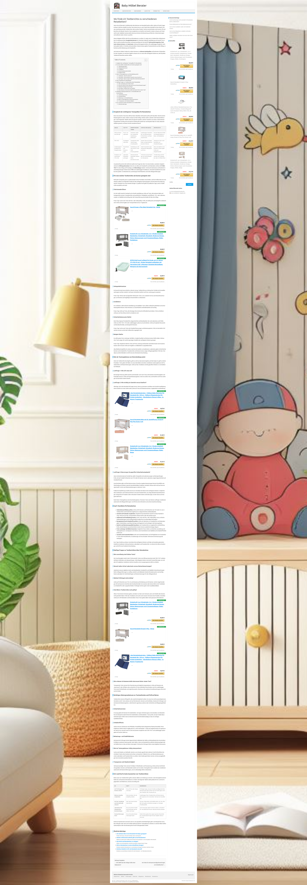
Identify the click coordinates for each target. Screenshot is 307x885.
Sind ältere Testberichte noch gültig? (127, 88)
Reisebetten (156, 11)
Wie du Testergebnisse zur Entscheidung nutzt (127, 74)
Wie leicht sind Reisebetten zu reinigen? (127, 841)
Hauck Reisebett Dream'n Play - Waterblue (179, 83)
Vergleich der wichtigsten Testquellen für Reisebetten (129, 63)
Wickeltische (166, 11)
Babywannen (137, 11)
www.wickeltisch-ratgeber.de (178, 193)
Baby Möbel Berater (134, 5)
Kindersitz (135, 876)
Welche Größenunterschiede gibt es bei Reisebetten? (131, 837)
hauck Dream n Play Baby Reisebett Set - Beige (145, 207)
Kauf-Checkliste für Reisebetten (123, 80)
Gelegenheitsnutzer (123, 67)
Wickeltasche (148, 876)
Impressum (190, 874)
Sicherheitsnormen (123, 94)
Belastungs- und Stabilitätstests (126, 97)
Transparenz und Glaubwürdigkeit (126, 100)
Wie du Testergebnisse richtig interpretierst (128, 99)
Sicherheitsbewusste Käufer (125, 71)
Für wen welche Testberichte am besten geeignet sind (129, 64)
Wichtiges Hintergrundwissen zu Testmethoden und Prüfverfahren (128, 92)
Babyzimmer (117, 876)
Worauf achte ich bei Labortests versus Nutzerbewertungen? (132, 85)
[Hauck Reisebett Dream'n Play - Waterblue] (181, 76)
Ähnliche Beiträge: (123, 104)
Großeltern (121, 69)
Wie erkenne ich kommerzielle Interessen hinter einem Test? (132, 89)
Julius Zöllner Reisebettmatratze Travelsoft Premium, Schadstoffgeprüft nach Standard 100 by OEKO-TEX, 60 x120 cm (181, 109)
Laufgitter (147, 11)
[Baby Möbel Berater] (116, 8)
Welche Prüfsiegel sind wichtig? (125, 86)
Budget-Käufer (122, 72)
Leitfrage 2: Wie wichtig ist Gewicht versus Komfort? (130, 77)
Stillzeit (122, 876)
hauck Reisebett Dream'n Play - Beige (142, 628)
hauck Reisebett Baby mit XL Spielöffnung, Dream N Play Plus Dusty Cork (181, 136)
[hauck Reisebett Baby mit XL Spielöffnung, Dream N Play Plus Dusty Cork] (181, 130)
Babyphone (141, 876)
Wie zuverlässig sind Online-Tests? (126, 83)
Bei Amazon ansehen (158, 225)
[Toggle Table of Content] (145, 60)
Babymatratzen (126, 11)
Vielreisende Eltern (123, 66)
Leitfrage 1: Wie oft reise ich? (125, 75)
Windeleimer (155, 876)
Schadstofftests (122, 96)
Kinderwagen (128, 876)
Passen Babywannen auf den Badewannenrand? (180, 24)
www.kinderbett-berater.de (177, 191)
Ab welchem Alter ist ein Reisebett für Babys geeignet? (132, 833)
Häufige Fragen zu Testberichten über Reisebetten (128, 82)
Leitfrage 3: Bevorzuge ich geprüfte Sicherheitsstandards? (132, 78)
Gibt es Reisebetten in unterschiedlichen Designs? (130, 845)
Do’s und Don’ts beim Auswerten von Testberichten (128, 102)
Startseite (116, 11)
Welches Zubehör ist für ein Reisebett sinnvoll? (129, 849)
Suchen (171, 182)
